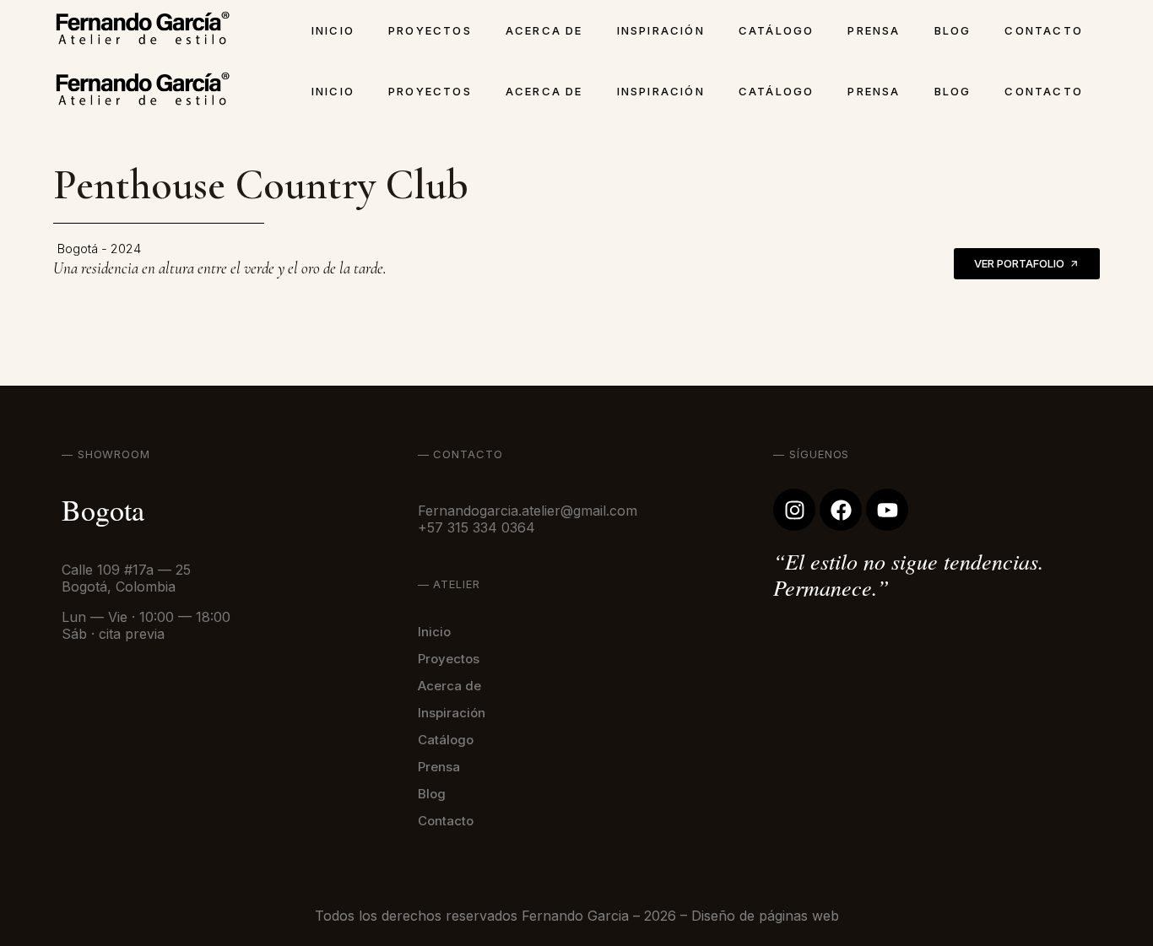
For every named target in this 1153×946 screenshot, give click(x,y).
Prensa (873, 30)
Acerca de (544, 30)
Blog (953, 30)
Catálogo (777, 30)
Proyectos (430, 30)
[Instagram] (794, 510)
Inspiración (661, 30)
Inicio (333, 30)
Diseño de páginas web (765, 915)
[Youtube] (887, 510)
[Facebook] (841, 510)
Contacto (1043, 30)
